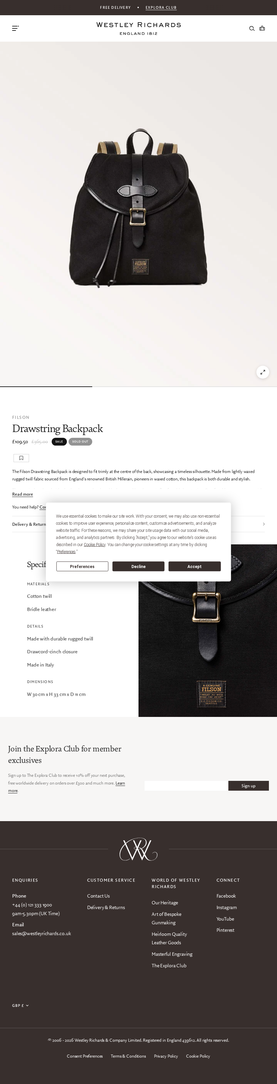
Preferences (82, 566)
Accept (194, 566)
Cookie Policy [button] (94, 544)
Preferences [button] (66, 551)
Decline (138, 566)
